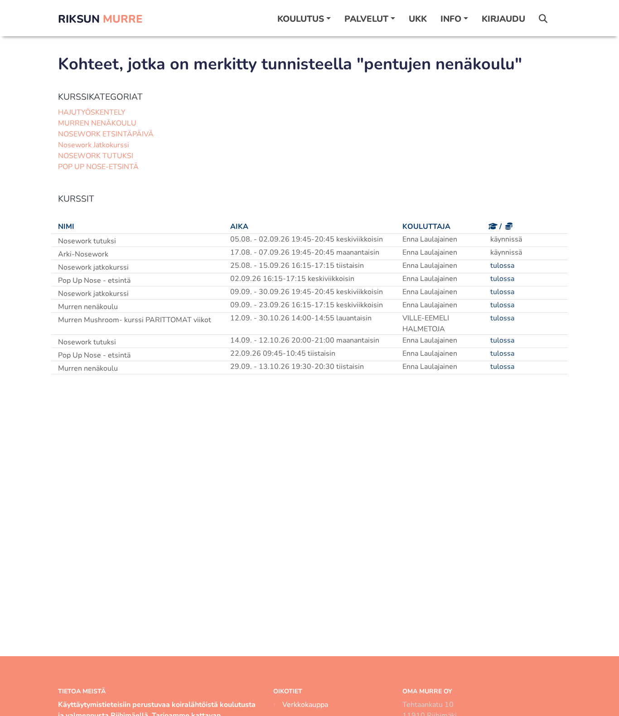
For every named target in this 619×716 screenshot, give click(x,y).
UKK (418, 19)
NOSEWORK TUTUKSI (95, 156)
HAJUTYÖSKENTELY (92, 112)
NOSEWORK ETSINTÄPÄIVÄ (106, 134)
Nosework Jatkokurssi (93, 145)
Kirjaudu (503, 19)
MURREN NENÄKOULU (97, 123)
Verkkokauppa (305, 705)
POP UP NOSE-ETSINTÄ (98, 167)
